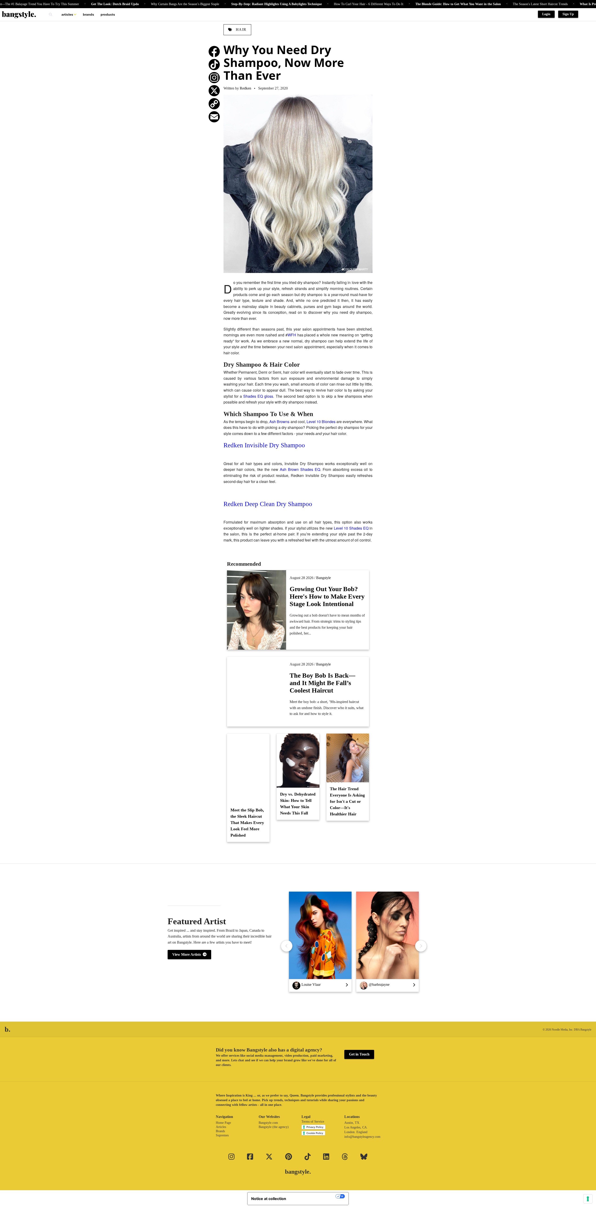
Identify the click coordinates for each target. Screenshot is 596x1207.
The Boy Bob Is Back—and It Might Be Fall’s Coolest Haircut (322, 683)
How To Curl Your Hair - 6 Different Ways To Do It (329, 4)
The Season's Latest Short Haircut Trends (501, 4)
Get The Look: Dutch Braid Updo (75, 4)
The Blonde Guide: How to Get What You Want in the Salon (418, 4)
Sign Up (568, 14)
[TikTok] (214, 64)
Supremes (222, 1135)
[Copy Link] (214, 103)
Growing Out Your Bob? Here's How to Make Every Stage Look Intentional (327, 596)
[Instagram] (214, 77)
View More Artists (187, 954)
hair (240, 29)
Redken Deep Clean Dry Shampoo (268, 503)
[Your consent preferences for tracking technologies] (587, 1198)
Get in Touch (359, 1054)
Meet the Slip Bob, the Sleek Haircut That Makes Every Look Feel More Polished (247, 823)
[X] (214, 90)
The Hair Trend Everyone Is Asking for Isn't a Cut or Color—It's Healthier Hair (347, 801)
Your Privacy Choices (313, 1196)
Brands (88, 14)
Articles (67, 14)
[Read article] (256, 692)
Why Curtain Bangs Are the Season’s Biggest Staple (146, 4)
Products (108, 14)
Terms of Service (312, 1121)
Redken (245, 88)
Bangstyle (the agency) (274, 1127)
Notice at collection (268, 1198)
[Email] (214, 116)
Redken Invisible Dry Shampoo (264, 445)
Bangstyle (323, 578)
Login (546, 14)
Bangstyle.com (268, 1122)
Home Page (223, 1122)
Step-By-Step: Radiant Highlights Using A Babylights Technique (237, 4)
